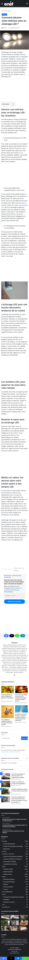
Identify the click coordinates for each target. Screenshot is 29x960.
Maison (9, 11)
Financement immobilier (9, 861)
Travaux (5, 889)
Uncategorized (6, 907)
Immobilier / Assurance (8, 854)
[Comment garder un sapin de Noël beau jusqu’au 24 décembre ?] (7, 689)
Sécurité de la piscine (9, 902)
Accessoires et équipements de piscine (13, 897)
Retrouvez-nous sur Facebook (9, 763)
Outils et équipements (9, 843)
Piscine (4, 894)
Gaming (4, 851)
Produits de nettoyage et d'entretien (13, 846)
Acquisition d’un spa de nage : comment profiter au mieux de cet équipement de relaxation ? (20, 717)
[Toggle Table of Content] (12, 104)
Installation (6, 899)
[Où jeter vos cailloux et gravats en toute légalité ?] (5, 784)
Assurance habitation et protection (12, 859)
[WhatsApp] (17, 635)
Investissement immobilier (10, 864)
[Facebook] (6, 635)
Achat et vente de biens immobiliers (12, 856)
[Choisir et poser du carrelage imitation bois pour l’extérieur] (14, 928)
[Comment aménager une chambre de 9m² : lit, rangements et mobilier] (5, 776)
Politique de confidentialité (14, 949)
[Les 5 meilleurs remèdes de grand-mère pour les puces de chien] (7, 711)
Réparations (6, 849)
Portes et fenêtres (8, 887)
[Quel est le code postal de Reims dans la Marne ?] (23, 928)
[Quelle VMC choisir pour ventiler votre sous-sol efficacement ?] (5, 917)
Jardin (3, 866)
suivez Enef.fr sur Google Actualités (10, 751)
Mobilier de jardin (8, 871)
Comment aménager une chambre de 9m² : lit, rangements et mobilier (18, 775)
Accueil (5, 11)
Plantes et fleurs (7, 874)
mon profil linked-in (19, 672)
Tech (3, 904)
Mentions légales (14, 947)
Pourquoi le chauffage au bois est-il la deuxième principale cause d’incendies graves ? (21, 698)
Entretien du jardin (8, 869)
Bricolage (4, 841)
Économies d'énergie (9, 881)
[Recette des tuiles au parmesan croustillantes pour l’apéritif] (23, 922)
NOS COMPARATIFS (7, 892)
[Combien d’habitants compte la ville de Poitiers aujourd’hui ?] (5, 791)
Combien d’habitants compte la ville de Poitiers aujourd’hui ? (19, 790)
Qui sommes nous (14, 953)
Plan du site (14, 951)
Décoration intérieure (9, 879)
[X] (11, 635)
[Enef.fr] (9, 3)
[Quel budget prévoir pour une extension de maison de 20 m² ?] (5, 928)
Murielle (5, 27)
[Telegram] (22, 635)
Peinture (5, 884)
